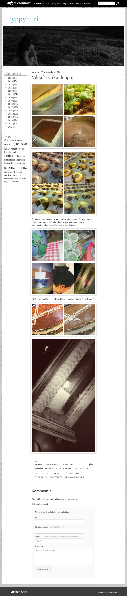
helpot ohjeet (17, 149)
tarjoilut (7, 182)
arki (77, 473)
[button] (54, 3)
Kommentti (39, 546)
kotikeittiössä (9, 160)
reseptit (19, 172)
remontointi (9, 172)
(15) (12, 78)
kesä (22, 156)
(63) (12, 88)
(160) (13, 104)
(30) (12, 123)
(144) (13, 110)
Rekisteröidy (75, 3)
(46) (12, 81)
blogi (89, 469)
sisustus (22, 178)
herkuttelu (11, 156)
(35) (12, 84)
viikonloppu (41, 477)
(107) (13, 94)
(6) (11, 127)
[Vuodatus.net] (19, 592)
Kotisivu (58, 536)
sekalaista (8, 179)
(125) (13, 107)
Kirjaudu (86, 3)
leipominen (20, 160)
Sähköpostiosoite (49, 527)
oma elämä (17, 167)
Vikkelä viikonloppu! (53, 77)
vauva (16, 182)
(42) (12, 120)
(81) (12, 97)
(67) (12, 91)
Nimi (37, 517)
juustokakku (66, 469)
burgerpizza (56, 477)
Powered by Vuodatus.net (107, 592)
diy (14, 144)
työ (12, 182)
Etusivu (37, 3)
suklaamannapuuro (74, 477)
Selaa (62, 3)
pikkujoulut (57, 473)
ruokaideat (16, 175)
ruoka (69, 473)
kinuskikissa (51, 469)
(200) (13, 117)
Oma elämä (10, 140)
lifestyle (44, 473)
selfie (15, 178)
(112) (13, 101)
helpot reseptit (10, 152)
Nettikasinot (47, 3)
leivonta (79, 469)
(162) (13, 114)
